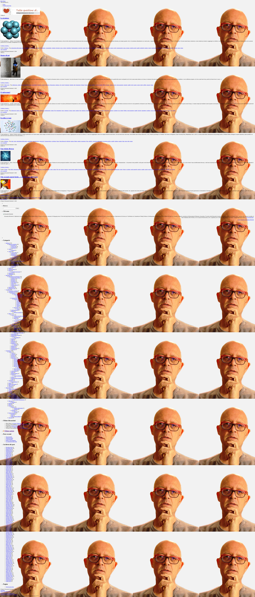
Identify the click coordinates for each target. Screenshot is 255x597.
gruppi (84, 48)
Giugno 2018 (8, 526)
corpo (40, 169)
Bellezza (6, 48)
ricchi (132, 85)
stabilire (171, 48)
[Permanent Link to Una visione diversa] (5, 160)
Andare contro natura (12, 389)
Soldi (12, 379)
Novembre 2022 (9, 462)
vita (171, 110)
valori (168, 110)
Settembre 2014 (9, 578)
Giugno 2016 (8, 555)
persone (127, 48)
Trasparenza (13, 258)
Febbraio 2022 (9, 473)
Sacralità (13, 263)
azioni (23, 48)
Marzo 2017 (8, 544)
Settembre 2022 (9, 465)
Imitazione (13, 341)
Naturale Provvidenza (15, 277)
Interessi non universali (13, 396)
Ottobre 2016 (8, 550)
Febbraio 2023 (9, 459)
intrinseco (84, 110)
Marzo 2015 (8, 571)
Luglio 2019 (8, 510)
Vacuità (18, 308)
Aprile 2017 (8, 543)
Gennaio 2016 (9, 561)
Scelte (12, 283)
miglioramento (110, 169)
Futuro (86, 85)
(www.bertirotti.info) (249, 217)
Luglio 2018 (8, 525)
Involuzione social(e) (15, 397)
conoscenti (41, 141)
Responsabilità (17, 365)
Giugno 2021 (8, 483)
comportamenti (32, 48)
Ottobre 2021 (8, 478)
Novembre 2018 (9, 520)
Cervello (6, 110)
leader (87, 110)
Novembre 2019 (9, 505)
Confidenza (16, 317)
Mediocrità (13, 346)
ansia (15, 141)
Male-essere (8, 387)
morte (121, 169)
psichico (139, 169)
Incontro (15, 362)
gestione (93, 85)
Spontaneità (10, 274)
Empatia (13, 338)
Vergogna (13, 349)
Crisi (15, 326)
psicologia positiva (107, 141)
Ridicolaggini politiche (16, 416)
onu (119, 110)
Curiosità (18, 300)
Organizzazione (11, 269)
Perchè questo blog (7, 5)
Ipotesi (17, 304)
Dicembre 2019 (9, 504)
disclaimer (3, 590)
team (126, 141)
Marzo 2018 (8, 529)
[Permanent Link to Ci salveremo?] (10, 101)
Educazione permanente (19, 360)
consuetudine (48, 48)
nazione (111, 110)
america (18, 110)
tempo (181, 48)
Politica (125, 110)
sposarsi (148, 85)
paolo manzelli (134, 169)
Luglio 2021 (8, 482)
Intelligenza (13, 343)
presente (125, 85)
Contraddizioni (14, 325)
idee (87, 48)
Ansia (12, 324)
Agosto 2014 (8, 580)
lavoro (97, 48)
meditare (96, 110)
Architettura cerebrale (13, 291)
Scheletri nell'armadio (18, 408)
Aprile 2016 (8, 557)
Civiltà (6, 197)
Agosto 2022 (8, 466)
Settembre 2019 (9, 508)
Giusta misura (14, 371)
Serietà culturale (14, 285)
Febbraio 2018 (9, 531)
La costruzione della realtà (11, 441)
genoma (90, 169)
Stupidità (18, 330)
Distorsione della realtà (18, 332)
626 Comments (4, 86)
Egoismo (13, 336)
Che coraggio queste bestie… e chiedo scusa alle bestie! (19, 177)
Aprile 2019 (8, 514)
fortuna (82, 85)
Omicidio (13, 402)
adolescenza (14, 85)
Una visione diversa (7, 149)
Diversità (13, 356)
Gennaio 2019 (9, 517)
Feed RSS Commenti (12, 594)
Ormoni (12, 262)
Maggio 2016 (8, 556)
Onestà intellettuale (18, 375)
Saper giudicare (17, 368)
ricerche (139, 110)
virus (165, 169)
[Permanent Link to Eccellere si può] (10, 132)
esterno (64, 48)
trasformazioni (157, 169)
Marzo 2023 (8, 458)
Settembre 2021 (9, 479)
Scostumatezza (14, 381)
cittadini (26, 48)
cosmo (48, 169)
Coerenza (13, 293)
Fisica (87, 169)
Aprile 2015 (8, 570)
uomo (162, 169)
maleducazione (34, 197)
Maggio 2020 (8, 498)
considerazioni (47, 110)
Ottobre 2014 (8, 577)
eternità (76, 169)
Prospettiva (16, 256)
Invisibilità (18, 302)
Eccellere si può (6, 118)
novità (114, 48)
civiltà (25, 197)
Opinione (18, 305)
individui (68, 141)
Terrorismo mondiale (15, 398)
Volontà (15, 344)
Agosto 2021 (8, 480)
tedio (128, 141)
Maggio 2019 (8, 513)
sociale (163, 48)
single (141, 85)
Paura (9, 404)
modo (102, 110)
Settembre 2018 (9, 522)
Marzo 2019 (8, 515)
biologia (29, 169)
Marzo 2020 (8, 501)
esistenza (57, 85)
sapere (135, 85)
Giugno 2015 (8, 568)
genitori (89, 85)
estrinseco (67, 110)
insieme (72, 141)
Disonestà (13, 253)
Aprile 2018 (8, 528)
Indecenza (13, 393)
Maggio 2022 (8, 470)
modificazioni (116, 169)
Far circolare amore (20, 319)
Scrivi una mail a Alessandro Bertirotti (246, 219)
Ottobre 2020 (8, 492)
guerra (74, 110)
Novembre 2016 (9, 549)
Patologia (10, 403)
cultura (43, 85)
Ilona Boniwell (63, 141)
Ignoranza (18, 301)
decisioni (58, 48)
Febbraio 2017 (9, 545)
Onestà (12, 374)
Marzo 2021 (8, 486)
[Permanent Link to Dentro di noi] (10, 77)
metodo (79, 141)
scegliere (148, 110)
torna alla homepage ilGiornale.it (7, 593)
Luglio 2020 (8, 496)
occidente (116, 110)
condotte (37, 48)
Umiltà (12, 286)
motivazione (106, 110)
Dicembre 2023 (9, 447)
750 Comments (4, 49)
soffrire (144, 85)
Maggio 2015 (8, 569)
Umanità (10, 386)
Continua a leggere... (5, 45)
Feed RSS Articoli (4, 594)
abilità (11, 169)
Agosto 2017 (8, 538)
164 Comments (4, 199)
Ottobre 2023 (8, 449)
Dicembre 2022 (9, 461)
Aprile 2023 (8, 456)
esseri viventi (71, 169)
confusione (41, 110)
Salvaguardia (14, 257)
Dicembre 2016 (9, 547)
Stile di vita (7, 85)
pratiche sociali (133, 48)
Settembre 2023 (9, 450)
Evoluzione (66, 85)
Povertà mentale (11, 413)
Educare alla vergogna (18, 359)
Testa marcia (16, 369)
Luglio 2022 (8, 467)
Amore (12, 314)
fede (84, 169)
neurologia (83, 141)
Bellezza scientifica (12, 244)
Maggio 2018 (8, 527)
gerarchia (80, 48)
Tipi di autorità (9, 436)
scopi (152, 110)
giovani (97, 85)
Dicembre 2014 (9, 575)
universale (165, 110)
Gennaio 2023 (9, 460)
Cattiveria (10, 391)
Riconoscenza (17, 366)
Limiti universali (14, 310)
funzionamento (74, 48)
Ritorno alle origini (12, 384)
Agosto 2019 (8, 509)
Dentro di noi (5, 55)
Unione (12, 267)
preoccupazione (120, 85)
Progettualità (13, 255)
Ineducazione (14, 395)
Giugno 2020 (8, 497)
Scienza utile (13, 246)
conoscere (39, 85)
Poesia (9, 270)
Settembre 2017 (9, 537)
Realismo (13, 279)
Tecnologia (13, 247)
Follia (12, 340)
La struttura (5, 18)
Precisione (13, 245)
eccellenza (54, 141)
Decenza (13, 355)
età (60, 85)
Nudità (9, 268)
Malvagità (10, 401)
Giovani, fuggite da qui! (18, 423)
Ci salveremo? (5, 92)
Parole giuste (19, 297)
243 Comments (4, 171)
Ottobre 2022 (8, 464)
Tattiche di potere (9, 438)
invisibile (101, 169)
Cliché (12, 353)
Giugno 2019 (8, 511)
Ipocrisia (13, 414)
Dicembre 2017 (9, 533)
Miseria (12, 407)
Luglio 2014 (8, 581)
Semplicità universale (15, 271)
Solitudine (13, 410)
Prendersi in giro (11, 288)
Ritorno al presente (18, 312)
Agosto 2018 (8, 523)
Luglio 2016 (8, 553)
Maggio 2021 (8, 484)
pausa (124, 48)
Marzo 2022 (8, 472)
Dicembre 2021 (9, 476)
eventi (62, 85)
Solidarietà (10, 273)
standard (175, 48)
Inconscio (13, 342)
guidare (77, 110)
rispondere (144, 110)
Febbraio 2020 (9, 502)
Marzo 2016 (8, 558)
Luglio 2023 (8, 453)
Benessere (8, 275)
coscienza (44, 169)
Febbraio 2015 (9, 572)
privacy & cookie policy (6, 591)
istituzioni (94, 48)
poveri (114, 85)
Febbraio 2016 (9, 559)
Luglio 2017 (8, 539)
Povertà (10, 405)
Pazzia (17, 322)
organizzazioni (120, 48)
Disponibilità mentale (15, 335)
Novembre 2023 (9, 448)
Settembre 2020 (9, 494)
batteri (25, 169)
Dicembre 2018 (9, 519)
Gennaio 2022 (9, 474)
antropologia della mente (16, 48)
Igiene (12, 372)
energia (62, 169)
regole (149, 48)
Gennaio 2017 (9, 546)
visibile (167, 169)
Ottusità (15, 329)
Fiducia (15, 318)
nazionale (108, 48)
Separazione (13, 265)
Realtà (12, 311)
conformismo (42, 48)
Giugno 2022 (8, 468)
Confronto (13, 354)
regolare (146, 48)
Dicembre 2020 (9, 490)
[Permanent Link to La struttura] (10, 39)
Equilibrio (16, 361)
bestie (22, 197)
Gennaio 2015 (9, 574)
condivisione (36, 110)
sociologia (167, 48)
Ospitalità (16, 363)
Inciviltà (10, 392)
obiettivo (90, 141)
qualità (138, 48)
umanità (160, 110)
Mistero (15, 323)
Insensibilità (16, 337)
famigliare (69, 48)
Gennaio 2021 (9, 489)
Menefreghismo (14, 373)
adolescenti (13, 110)
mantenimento (102, 48)
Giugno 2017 (8, 540)
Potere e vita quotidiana (11, 440)
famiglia (71, 85)
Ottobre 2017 (8, 535)
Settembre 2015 (9, 565)
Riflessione (16, 307)
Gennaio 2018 (9, 532)
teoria (152, 169)
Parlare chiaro (19, 295)
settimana (159, 48)
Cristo (51, 169)
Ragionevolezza (14, 348)
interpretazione (96, 169)
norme (111, 48)
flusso (58, 141)
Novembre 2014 (9, 576)
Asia (32, 110)
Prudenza (13, 347)
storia (179, 48)
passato (107, 85)
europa (70, 110)
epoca (61, 48)
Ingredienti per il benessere (14, 276)
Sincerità (13, 250)
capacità (33, 169)
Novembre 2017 (9, 534)
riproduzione (154, 48)
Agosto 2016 (8, 552)
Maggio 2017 (8, 541)
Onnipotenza (16, 264)
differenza (47, 85)
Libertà (9, 251)
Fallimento (10, 380)
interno (89, 48)
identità (100, 85)
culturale (53, 48)
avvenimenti (34, 85)
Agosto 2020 (8, 495)
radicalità (142, 48)
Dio (55, 110)
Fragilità (15, 320)
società (146, 169)
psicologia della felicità (97, 141)
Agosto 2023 (8, 452)
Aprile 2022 (8, 471)
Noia (87, 141)
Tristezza (16, 411)
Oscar (17, 367)
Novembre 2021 (9, 477)
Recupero (13, 280)
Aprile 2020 (8, 500)
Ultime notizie (9, 431)
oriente (121, 110)
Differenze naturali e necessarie (17, 261)
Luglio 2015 (8, 566)
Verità (17, 306)
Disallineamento (17, 328)
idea (80, 110)
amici (12, 141)
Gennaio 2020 (9, 503)
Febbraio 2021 (9, 488)
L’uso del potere (9, 439)
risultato (116, 141)
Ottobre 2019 (8, 507)
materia (105, 169)
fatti (74, 85)
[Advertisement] (13, 229)
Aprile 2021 (8, 485)
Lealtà (9, 249)
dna (59, 169)
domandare (58, 110)
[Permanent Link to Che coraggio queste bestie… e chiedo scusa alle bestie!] (5, 188)
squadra (120, 141)
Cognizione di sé (12, 292)
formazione (78, 85)
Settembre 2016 (9, 551)
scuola (138, 85)
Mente (104, 85)
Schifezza (16, 409)
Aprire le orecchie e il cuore (19, 316)
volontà (173, 110)
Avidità (10, 390)
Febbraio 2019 (9, 516)
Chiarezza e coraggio (18, 294)
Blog (4, 4)
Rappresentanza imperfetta (16, 378)
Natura (124, 169)
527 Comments (4, 112)
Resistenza (13, 281)
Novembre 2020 (9, 491)
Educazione (52, 85)
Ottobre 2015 (8, 564)
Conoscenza (16, 299)
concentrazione (36, 141)
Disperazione (14, 334)
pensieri (111, 85)
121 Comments (4, 142)
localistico (91, 110)
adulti (19, 85)
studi (157, 110)
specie (149, 169)
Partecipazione (11, 287)
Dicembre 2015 (9, 562)
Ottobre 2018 (8, 521)
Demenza (13, 331)
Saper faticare (14, 282)
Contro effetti (14, 252)
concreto (37, 169)
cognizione (29, 141)
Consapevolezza (47, 141)
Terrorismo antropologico (19, 399)
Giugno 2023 (8, 454)
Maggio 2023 (8, 455)
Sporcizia (10, 417)
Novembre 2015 (9, 563)
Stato (123, 141)
